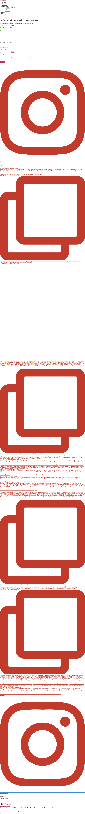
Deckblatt (4, 2)
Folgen (2, 62)
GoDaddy (31, 811)
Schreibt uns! (7, 17)
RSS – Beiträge (5, 798)
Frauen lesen (7, 11)
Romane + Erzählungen (10, 7)
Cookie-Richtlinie (35, 809)
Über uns (4, 13)
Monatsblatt (4, 5)
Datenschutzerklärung (6, 804)
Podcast (4, 3)
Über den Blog (8, 14)
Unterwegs (4, 12)
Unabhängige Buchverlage (10, 9)
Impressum (4, 803)
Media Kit (7, 15)
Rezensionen (5, 6)
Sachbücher (7, 8)
